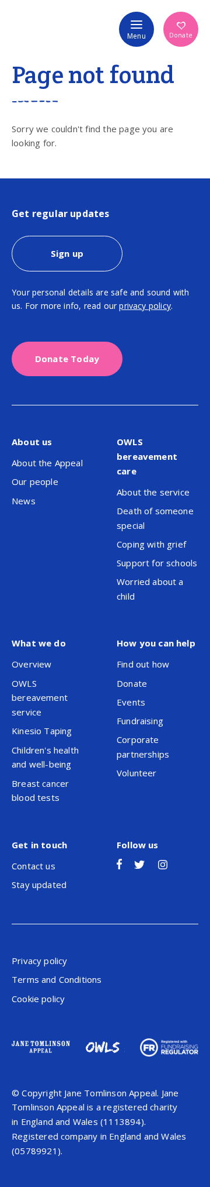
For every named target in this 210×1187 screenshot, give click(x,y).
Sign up (67, 253)
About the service (153, 492)
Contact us (33, 866)
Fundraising (140, 721)
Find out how (143, 664)
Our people (35, 481)
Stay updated (39, 884)
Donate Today (67, 358)
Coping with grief (151, 544)
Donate (180, 34)
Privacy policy (39, 960)
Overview (31, 664)
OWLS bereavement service (40, 697)
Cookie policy (38, 998)
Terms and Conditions (57, 979)
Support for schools (157, 563)
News (24, 501)
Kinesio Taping (42, 731)
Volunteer (137, 773)
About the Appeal (47, 463)
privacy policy (145, 305)
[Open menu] (136, 29)
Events (131, 702)
